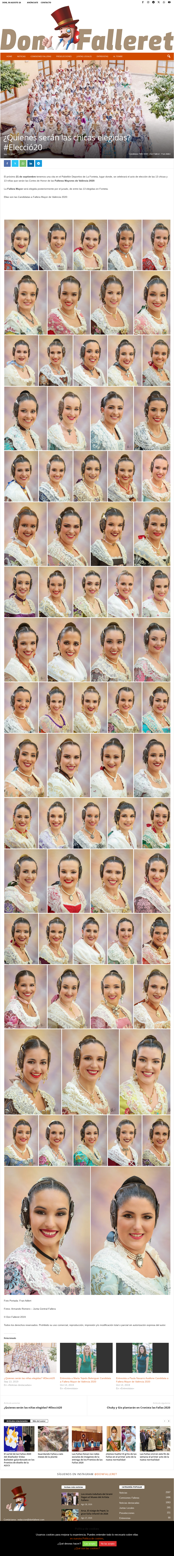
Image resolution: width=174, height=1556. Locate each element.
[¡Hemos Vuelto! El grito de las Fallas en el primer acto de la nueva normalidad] (121, 1439)
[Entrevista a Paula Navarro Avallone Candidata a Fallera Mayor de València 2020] (142, 1358)
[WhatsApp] (164, 2)
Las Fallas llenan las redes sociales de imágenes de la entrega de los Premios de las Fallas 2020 (87, 1458)
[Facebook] (143, 2)
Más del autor (39, 1421)
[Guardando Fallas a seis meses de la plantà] (53, 1439)
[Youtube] (169, 2)
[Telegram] (153, 2)
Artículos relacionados (17, 1421)
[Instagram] (148, 2)
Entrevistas (102, 56)
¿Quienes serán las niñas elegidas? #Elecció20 (29, 1378)
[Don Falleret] (87, 28)
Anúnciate (32, 2)
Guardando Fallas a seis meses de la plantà (50, 1455)
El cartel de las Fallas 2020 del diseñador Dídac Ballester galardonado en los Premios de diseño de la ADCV (19, 1459)
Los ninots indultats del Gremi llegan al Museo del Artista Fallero (96, 1497)
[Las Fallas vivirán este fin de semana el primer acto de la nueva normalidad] (155, 1439)
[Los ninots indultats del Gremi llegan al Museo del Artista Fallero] (70, 1499)
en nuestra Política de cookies (86, 1538)
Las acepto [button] (89, 1543)
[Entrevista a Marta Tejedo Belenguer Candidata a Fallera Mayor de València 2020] (86, 1358)
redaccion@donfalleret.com (31, 1519)
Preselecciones (64, 56)
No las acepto (108, 1543)
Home (9, 56)
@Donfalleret (105, 1474)
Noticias (21, 56)
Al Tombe (118, 56)
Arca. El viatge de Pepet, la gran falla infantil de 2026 (95, 1512)
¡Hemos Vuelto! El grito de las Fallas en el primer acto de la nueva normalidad (121, 1456)
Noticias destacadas (129, 1503)
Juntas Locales (84, 56)
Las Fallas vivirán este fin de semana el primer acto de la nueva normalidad (154, 1456)
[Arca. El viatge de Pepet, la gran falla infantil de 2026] (70, 1515)
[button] (168, 56)
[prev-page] (164, 1421)
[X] (159, 2)
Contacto (46, 2)
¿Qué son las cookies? (87, 1548)
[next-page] (168, 1421)
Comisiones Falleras (41, 56)
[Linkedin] (30, 163)
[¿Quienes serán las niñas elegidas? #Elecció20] (30, 1358)
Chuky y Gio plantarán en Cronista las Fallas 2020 (138, 1407)
